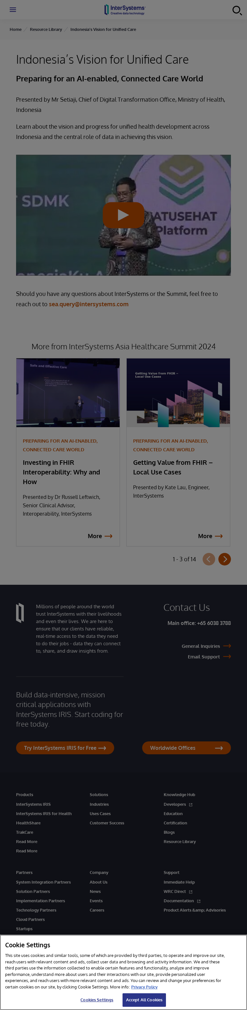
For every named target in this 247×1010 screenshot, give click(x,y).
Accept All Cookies (144, 999)
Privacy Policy (144, 986)
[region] (123, 972)
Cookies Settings (96, 999)
